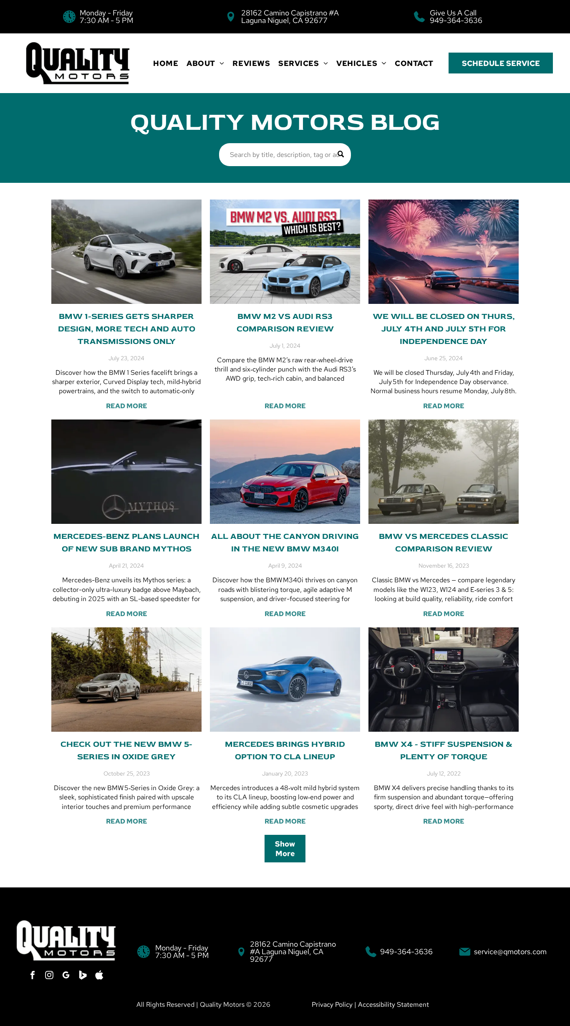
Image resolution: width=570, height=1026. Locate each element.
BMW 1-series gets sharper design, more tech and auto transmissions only (126, 328)
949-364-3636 (456, 20)
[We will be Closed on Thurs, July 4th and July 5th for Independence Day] (443, 252)
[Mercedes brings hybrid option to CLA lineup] (285, 679)
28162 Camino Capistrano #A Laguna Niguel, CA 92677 (290, 16)
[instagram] (49, 976)
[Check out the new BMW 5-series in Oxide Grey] (126, 679)
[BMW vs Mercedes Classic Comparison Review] (443, 471)
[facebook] (32, 976)
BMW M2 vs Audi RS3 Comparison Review (285, 322)
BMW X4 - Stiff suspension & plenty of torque (443, 750)
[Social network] (82, 976)
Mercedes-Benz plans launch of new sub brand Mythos (126, 542)
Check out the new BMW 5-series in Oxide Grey (126, 750)
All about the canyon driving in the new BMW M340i (285, 542)
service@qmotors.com (510, 951)
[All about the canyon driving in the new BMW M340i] (285, 471)
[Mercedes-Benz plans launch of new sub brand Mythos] (126, 471)
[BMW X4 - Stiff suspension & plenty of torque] (443, 679)
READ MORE (126, 406)
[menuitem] (165, 63)
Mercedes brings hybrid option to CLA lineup (285, 750)
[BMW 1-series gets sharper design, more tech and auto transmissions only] (126, 252)
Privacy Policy (332, 1004)
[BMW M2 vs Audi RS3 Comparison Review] (285, 252)
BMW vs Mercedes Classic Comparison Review (443, 542)
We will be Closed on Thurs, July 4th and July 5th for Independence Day (444, 328)
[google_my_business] (66, 976)
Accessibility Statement (393, 1004)
